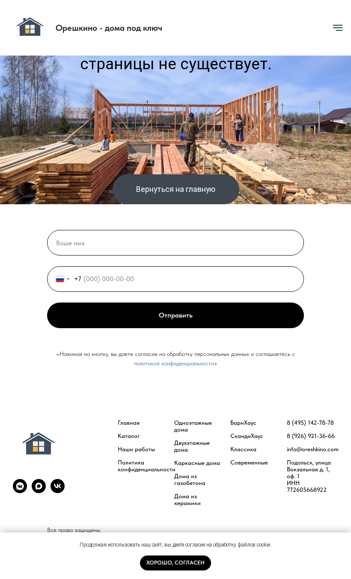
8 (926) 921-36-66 (311, 435)
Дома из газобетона (189, 479)
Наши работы (136, 449)
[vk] (58, 490)
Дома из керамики (187, 499)
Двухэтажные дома (192, 446)
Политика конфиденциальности (147, 466)
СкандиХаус (246, 435)
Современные (249, 462)
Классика (243, 449)
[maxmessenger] (39, 490)
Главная (129, 422)
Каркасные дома (197, 462)
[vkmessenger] (20, 490)
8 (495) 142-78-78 (310, 422)
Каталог (129, 435)
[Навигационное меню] (337, 28)
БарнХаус (243, 422)
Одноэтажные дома (193, 426)
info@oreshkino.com (313, 449)
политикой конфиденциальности (174, 363)
